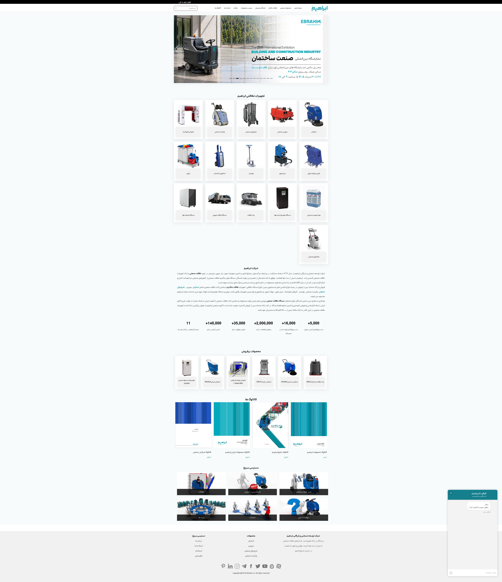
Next (325, 49)
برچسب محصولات (246, 8)
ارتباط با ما (227, 8)
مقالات (235, 8)
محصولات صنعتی (285, 8)
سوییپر (251, 546)
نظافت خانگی (273, 8)
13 (271, 78)
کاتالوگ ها (218, 8)
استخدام (198, 551)
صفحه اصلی (298, 8)
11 (264, 78)
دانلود (325, 457)
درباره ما (198, 541)
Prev (176, 49)
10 (261, 78)
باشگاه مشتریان (260, 8)
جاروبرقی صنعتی (251, 551)
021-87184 (184, 2)
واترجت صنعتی (251, 556)
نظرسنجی (198, 556)
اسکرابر (196, 287)
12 (268, 78)
